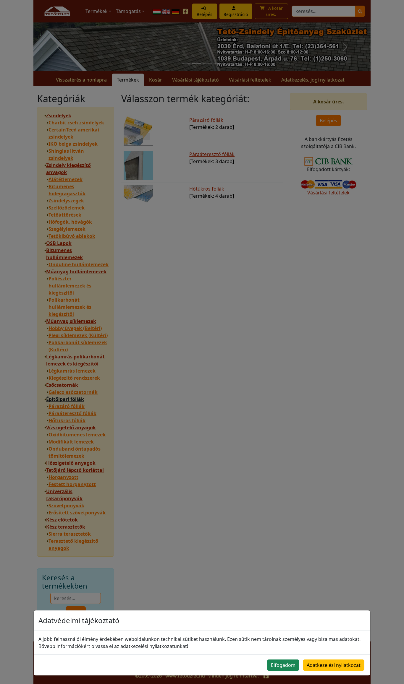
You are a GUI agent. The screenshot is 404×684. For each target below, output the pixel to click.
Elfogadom (283, 665)
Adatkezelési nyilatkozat (334, 665)
